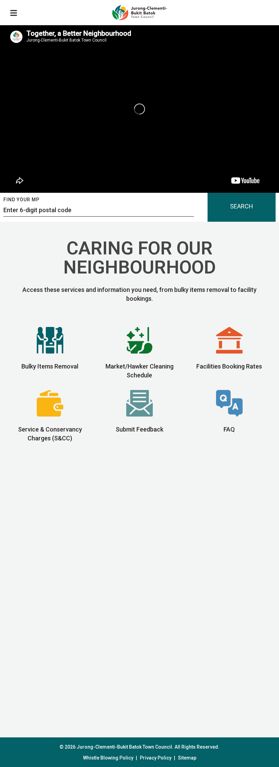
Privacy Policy (155, 758)
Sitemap (187, 758)
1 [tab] (137, 714)
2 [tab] (148, 714)
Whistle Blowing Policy (108, 758)
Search (241, 206)
